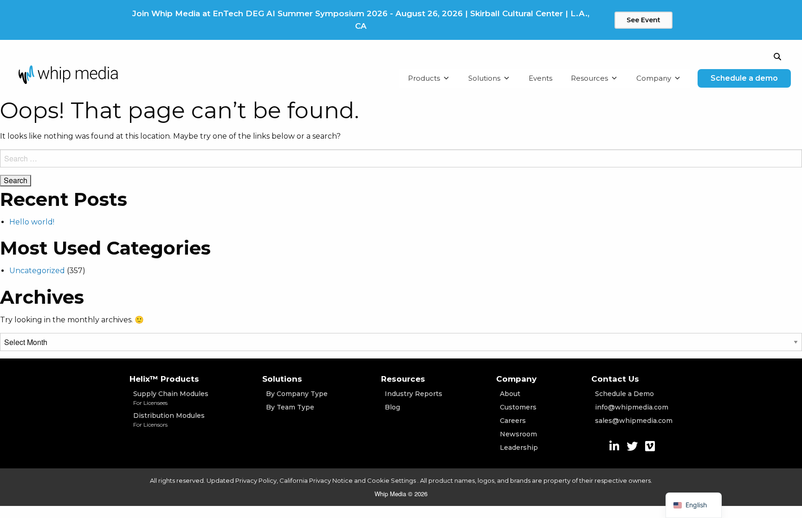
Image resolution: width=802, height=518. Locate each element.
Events (540, 78)
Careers (513, 420)
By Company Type (297, 394)
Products (424, 78)
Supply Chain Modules (170, 398)
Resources (589, 78)
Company (653, 78)
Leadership (519, 447)
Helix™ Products (164, 379)
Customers (518, 407)
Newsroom (518, 434)
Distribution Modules (169, 419)
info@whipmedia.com (631, 407)
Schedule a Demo (624, 394)
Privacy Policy (256, 480)
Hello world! (31, 221)
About (510, 394)
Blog (392, 407)
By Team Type (290, 407)
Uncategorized (37, 270)
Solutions (484, 78)
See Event (643, 20)
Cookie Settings (392, 480)
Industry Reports (413, 394)
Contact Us (615, 379)
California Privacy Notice (316, 480)
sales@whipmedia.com (634, 420)
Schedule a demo (744, 78)
